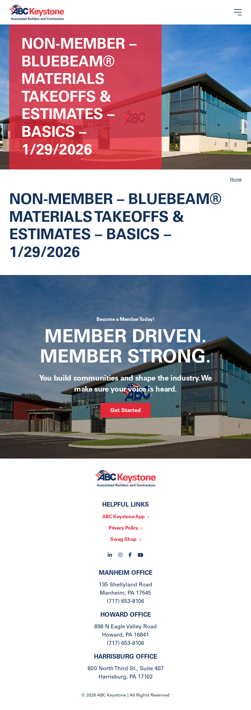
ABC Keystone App (123, 517)
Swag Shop (123, 539)
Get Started (125, 411)
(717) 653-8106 (125, 601)
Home (236, 180)
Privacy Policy (123, 528)
